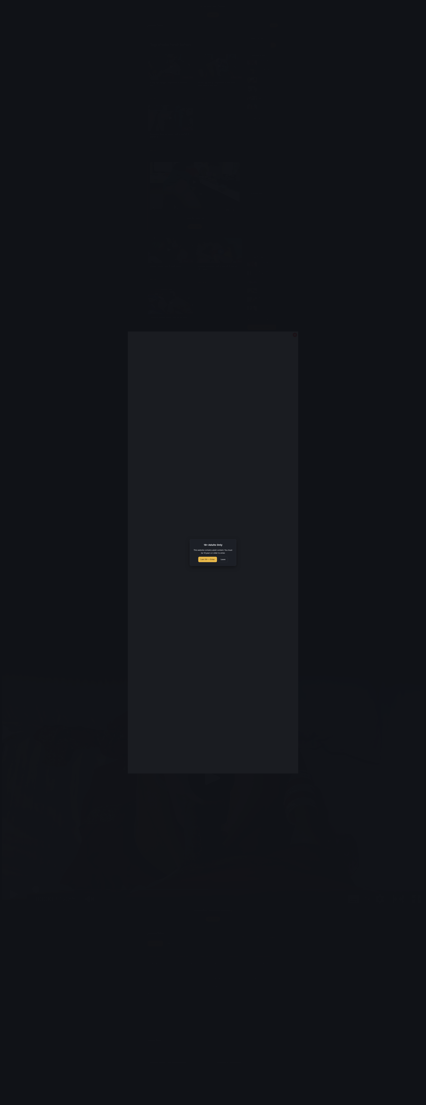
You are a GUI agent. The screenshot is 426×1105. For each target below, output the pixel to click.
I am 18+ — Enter (207, 559)
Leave (223, 559)
